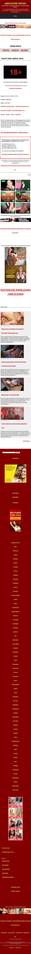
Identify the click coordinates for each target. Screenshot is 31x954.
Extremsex (15, 668)
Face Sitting (16, 644)
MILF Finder (5, 873)
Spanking (15, 745)
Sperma (16, 672)
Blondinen (15, 704)
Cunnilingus (16, 623)
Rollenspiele (15, 777)
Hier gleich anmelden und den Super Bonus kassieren (15, 154)
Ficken (12, 114)
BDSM (15, 688)
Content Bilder (4, 932)
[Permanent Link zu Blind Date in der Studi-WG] (12, 384)
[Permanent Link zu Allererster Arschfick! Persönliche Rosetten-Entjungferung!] (12, 318)
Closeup (15, 712)
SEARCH (18, 452)
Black (15, 603)
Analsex (15, 733)
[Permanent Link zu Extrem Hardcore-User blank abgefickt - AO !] (12, 413)
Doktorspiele (15, 785)
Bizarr (15, 680)
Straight (9, 110)
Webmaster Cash (15, 887)
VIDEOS (15, 50)
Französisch (15, 769)
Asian (15, 749)
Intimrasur (15, 676)
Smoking (15, 575)
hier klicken (24, 82)
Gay (15, 635)
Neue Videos (15, 493)
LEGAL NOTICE (11, 947)
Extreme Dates (6, 869)
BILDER (24, 50)
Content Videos (11, 932)
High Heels (15, 640)
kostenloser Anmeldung (15, 88)
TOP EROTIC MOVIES (7, 877)
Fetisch (15, 562)
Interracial (15, 789)
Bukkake (15, 558)
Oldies (15, 599)
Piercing (15, 700)
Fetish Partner (5, 861)
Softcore (15, 615)
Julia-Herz (8, 99)
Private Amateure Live (8, 852)
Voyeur (15, 587)
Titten (15, 737)
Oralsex (15, 656)
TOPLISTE (15, 502)
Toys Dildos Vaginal (17, 110)
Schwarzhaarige (15, 595)
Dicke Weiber (15, 684)
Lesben (15, 571)
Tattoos (15, 781)
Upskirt (16, 757)
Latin (15, 761)
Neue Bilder (15, 497)
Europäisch (18, 114)
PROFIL (6, 50)
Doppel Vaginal (15, 611)
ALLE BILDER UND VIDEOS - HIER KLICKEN (14, 132)
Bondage (15, 765)
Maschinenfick (11, 106)
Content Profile (19, 932)
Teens (15, 692)
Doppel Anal (15, 607)
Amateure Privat (15, 542)
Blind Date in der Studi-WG (10, 395)
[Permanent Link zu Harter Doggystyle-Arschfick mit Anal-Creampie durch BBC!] (12, 351)
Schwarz (3, 114)
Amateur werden (15, 891)
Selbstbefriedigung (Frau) (22, 106)
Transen (15, 753)
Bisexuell (15, 579)
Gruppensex (15, 708)
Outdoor (15, 648)
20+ (24, 110)
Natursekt (15, 652)
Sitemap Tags (26, 932)
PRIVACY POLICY (18, 947)
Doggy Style (15, 717)
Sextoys (15, 729)
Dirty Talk (15, 721)
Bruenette (15, 696)
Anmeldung (15, 458)
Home (15, 16)
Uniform (15, 631)
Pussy (15, 660)
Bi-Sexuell (3, 110)
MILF (15, 546)
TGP (15, 936)
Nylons (8, 114)
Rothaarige (15, 664)
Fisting (15, 554)
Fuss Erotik (15, 619)
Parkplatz (15, 627)
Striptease (15, 583)
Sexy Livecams (6, 848)
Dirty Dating (5, 865)
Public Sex (15, 550)
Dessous (15, 725)
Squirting (15, 591)
